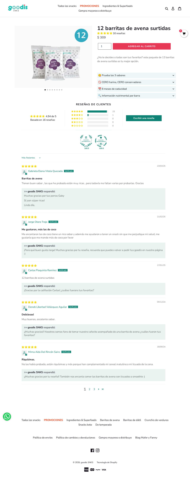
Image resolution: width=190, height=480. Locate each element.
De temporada (103, 424)
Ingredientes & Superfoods (118, 6)
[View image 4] (52, 89)
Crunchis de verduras (156, 420)
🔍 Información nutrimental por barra (119, 95)
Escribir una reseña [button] (143, 118)
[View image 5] (54, 89)
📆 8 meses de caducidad (112, 89)
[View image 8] (61, 89)
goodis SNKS (87, 462)
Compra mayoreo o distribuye (95, 10)
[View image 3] (49, 89)
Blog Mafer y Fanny (146, 437)
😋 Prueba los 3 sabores (111, 75)
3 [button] (94, 389)
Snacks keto (85, 424)
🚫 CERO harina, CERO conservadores (119, 82)
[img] (29, 166)
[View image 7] (59, 89)
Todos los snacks (67, 6)
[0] (184, 34)
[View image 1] (45, 89)
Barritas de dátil (132, 420)
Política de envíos (43, 437)
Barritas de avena (110, 420)
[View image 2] (47, 89)
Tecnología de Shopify (107, 462)
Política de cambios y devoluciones (75, 437)
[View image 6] (57, 89)
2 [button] (89, 389)
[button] (105, 33)
